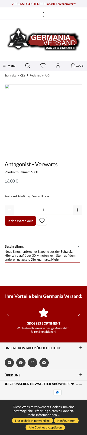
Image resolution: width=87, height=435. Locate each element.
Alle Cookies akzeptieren (45, 427)
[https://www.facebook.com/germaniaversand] (21, 362)
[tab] (42, 253)
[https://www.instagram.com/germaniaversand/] (32, 362)
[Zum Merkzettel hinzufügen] (42, 221)
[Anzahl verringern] (9, 210)
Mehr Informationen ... (43, 415)
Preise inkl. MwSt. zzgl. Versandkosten (27, 196)
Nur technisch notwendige (32, 420)
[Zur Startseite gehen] (43, 39)
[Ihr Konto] (58, 66)
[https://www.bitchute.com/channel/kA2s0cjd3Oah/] (44, 362)
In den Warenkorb (20, 221)
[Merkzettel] (42, 66)
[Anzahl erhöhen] (77, 210)
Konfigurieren (66, 420)
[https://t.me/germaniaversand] (9, 362)
